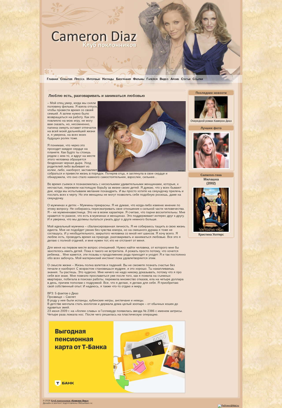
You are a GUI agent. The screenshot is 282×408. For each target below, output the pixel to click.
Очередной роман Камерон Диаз (211, 120)
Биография (123, 79)
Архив (175, 79)
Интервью (93, 79)
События (66, 79)
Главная (52, 79)
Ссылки (198, 79)
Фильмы (138, 79)
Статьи (185, 79)
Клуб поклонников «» (70, 400)
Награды (108, 79)
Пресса (79, 79)
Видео (164, 79)
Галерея (152, 79)
